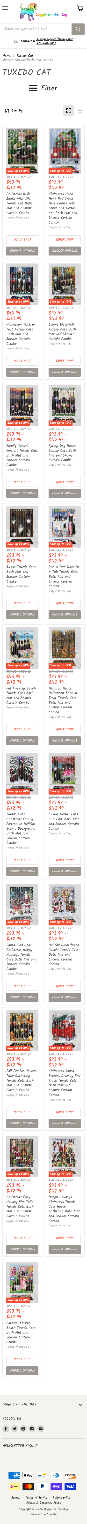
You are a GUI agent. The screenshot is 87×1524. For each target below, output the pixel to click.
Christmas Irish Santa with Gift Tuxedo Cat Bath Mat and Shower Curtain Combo (19, 203)
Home (6, 56)
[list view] (79, 110)
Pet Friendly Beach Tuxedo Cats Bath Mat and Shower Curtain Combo (21, 696)
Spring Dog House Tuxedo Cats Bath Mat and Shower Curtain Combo (62, 453)
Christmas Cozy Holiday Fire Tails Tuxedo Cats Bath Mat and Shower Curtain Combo (20, 1206)
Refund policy (61, 1497)
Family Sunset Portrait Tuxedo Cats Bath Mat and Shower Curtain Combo (22, 455)
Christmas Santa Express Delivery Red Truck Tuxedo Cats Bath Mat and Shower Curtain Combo (64, 1083)
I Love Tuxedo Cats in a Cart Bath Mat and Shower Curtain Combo (64, 821)
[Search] (78, 29)
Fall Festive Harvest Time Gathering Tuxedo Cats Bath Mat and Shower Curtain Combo (21, 1080)
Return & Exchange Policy (43, 1502)
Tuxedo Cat (24, 56)
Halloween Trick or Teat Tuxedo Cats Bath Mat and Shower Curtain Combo (20, 334)
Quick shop (22, 239)
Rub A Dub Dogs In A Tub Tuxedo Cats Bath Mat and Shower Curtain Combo (64, 576)
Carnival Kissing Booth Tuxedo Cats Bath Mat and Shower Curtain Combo (20, 1332)
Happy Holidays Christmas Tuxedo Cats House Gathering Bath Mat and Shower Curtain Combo (64, 1209)
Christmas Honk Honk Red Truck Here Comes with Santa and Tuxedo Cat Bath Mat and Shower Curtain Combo (63, 208)
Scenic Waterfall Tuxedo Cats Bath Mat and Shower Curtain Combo (62, 332)
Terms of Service (36, 1497)
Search (15, 1497)
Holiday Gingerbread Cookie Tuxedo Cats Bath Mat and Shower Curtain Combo (64, 954)
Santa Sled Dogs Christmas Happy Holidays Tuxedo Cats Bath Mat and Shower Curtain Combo (21, 957)
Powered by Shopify (44, 1514)
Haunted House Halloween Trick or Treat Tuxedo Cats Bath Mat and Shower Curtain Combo (63, 700)
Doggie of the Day (17, 217)
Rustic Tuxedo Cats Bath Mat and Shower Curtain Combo (21, 574)
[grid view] (68, 110)
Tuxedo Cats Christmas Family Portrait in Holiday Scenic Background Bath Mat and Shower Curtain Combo (20, 828)
